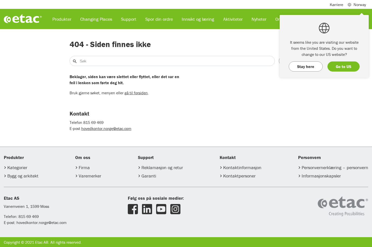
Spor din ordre (159, 19)
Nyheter (259, 19)
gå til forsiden (136, 92)
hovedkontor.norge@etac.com (106, 128)
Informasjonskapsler (321, 176)
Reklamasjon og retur (162, 167)
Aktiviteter (233, 19)
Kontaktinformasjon (242, 167)
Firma (84, 167)
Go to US (343, 66)
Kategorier (17, 167)
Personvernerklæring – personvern (335, 167)
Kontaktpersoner (239, 176)
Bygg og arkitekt (22, 176)
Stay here (305, 66)
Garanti (148, 176)
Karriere (336, 4)
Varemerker (90, 176)
